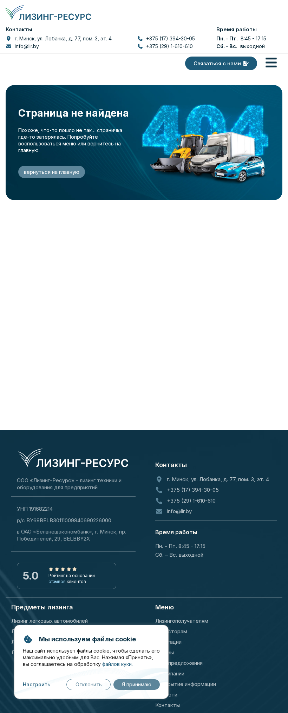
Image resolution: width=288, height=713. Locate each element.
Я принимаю (136, 684)
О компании (169, 673)
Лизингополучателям (181, 620)
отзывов (57, 581)
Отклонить (89, 684)
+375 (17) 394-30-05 (170, 38)
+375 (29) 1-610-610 (169, 46)
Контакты (167, 705)
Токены (164, 652)
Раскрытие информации (185, 684)
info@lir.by (27, 46)
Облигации (168, 642)
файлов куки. (117, 664)
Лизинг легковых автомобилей (49, 620)
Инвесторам (171, 631)
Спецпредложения (179, 663)
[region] (91, 662)
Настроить (36, 684)
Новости (166, 694)
